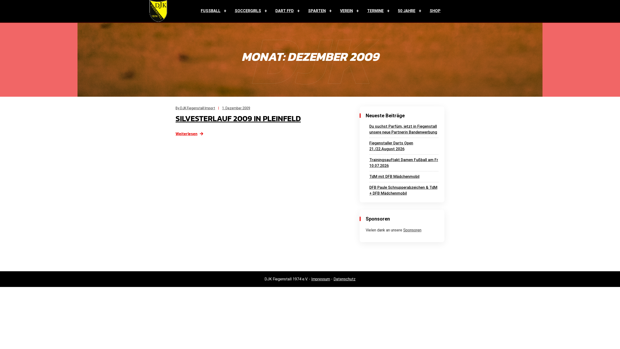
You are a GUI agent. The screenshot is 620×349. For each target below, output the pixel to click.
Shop (435, 10)
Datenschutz (344, 279)
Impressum (320, 279)
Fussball (210, 10)
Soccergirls (248, 10)
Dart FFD (284, 10)
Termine (375, 10)
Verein (346, 10)
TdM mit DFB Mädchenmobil (394, 176)
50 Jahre (406, 10)
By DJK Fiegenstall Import (195, 108)
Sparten (317, 10)
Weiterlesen (186, 134)
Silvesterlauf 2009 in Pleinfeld (238, 118)
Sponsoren (412, 230)
